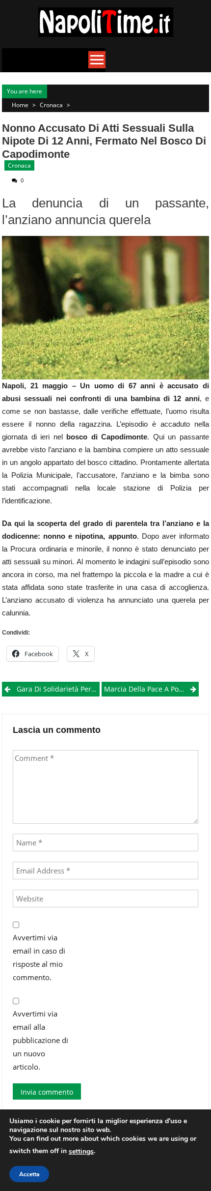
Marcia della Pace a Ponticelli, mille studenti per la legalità (151, 689)
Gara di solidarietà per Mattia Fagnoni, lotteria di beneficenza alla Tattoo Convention (58, 689)
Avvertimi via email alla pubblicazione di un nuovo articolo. (40, 1040)
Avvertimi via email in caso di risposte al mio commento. (39, 957)
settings (81, 1151)
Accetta (29, 1174)
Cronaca (51, 105)
